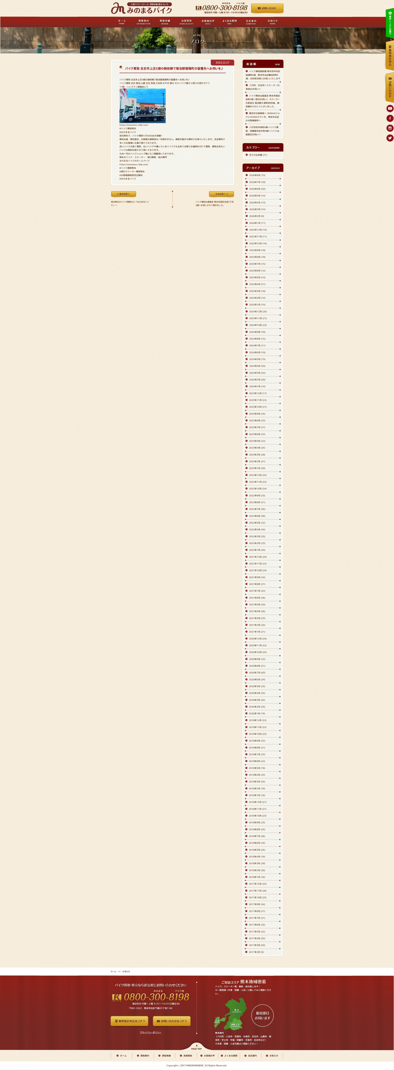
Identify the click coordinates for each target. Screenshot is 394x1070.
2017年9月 (257, 904)
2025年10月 (258, 243)
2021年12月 (258, 556)
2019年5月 (257, 768)
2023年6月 (257, 434)
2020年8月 (257, 665)
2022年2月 (257, 543)
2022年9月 (257, 495)
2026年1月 (257, 223)
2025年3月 (257, 291)
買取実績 (166, 1055)
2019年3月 (257, 781)
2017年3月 (257, 945)
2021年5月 (257, 604)
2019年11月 (257, 727)
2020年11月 (258, 645)
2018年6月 (257, 843)
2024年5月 (257, 359)
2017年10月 (257, 897)
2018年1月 (257, 877)
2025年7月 (257, 263)
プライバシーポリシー (150, 1032)
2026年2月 (256, 216)
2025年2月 (257, 297)
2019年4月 (257, 774)
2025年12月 (258, 229)
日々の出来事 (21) (258, 154)
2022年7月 (257, 509)
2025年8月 (257, 256)
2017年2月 (256, 952)
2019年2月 (257, 788)
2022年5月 (257, 522)
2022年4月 (257, 529)
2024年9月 (257, 331)
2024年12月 (258, 311)
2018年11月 (257, 808)
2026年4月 (257, 202)
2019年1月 (257, 795)
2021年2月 (257, 624)
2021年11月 (258, 563)
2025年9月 (257, 250)
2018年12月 (257, 802)
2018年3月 (257, 863)
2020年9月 (257, 659)
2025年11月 (258, 236)
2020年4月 (257, 693)
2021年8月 (257, 584)
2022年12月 (258, 475)
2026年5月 (257, 195)
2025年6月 (257, 270)
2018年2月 (257, 870)
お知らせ (273, 1055)
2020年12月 (258, 638)
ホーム (113, 971)
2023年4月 (257, 447)
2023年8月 (257, 420)
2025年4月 (257, 284)
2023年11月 (258, 400)
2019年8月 (257, 747)
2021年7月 (257, 590)
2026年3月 (257, 209)
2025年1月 (257, 304)
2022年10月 (258, 488)
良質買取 (187, 1055)
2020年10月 (258, 652)
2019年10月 (257, 733)
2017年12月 (257, 883)
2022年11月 (258, 481)
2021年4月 (257, 611)
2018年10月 (257, 815)
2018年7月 (257, 836)
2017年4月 (257, 938)
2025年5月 (257, 277)
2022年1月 (257, 549)
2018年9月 (257, 822)
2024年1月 (257, 386)
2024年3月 (257, 372)
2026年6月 (257, 188)
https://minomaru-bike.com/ (133, 124)
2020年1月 (257, 713)
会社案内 (252, 1055)
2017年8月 (257, 911)
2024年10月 (258, 325)
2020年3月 (257, 699)
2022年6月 (257, 515)
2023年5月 (257, 440)
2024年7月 (257, 345)
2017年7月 (257, 917)
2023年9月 (257, 413)
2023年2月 (257, 461)
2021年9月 (257, 577)
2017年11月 (257, 890)
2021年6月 (257, 597)
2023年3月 (257, 454)
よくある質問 (230, 1055)
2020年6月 (257, 679)
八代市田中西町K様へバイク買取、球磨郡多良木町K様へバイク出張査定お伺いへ (262, 131)
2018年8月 (257, 829)
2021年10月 (258, 570)
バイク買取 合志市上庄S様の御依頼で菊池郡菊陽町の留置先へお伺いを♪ (174, 68)
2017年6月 (257, 924)
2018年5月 (257, 849)
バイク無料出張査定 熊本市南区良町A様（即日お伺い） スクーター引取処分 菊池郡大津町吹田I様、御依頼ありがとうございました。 (263, 101)
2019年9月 (257, 740)
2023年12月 (258, 393)
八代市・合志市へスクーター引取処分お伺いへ (262, 87)
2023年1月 (257, 468)
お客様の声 (209, 1055)
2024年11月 (258, 318)
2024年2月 (257, 379)
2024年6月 (257, 352)
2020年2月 (257, 706)
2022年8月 (257, 502)
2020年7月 (257, 672)
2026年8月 (257, 175)
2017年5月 (257, 931)
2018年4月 (257, 856)
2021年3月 (257, 618)
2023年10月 (258, 406)
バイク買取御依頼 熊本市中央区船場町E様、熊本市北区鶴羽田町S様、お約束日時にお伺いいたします (263, 75)
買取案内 (145, 1055)
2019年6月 (257, 761)
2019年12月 (257, 720)
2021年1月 (257, 631)
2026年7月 (257, 182)
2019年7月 (257, 754)
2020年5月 (257, 686)
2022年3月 (257, 536)
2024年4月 (257, 366)
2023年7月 (257, 427)
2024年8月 (257, 338)
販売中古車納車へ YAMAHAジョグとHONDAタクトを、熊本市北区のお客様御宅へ (263, 117)
